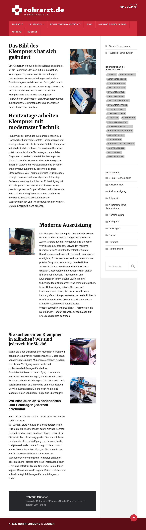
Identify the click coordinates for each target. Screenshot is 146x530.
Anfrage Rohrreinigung (112, 24)
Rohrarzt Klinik (116, 135)
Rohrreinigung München (36, 524)
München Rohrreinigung (120, 131)
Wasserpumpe (114, 152)
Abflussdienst (127, 75)
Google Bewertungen (119, 46)
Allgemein (114, 198)
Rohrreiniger (114, 139)
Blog (89, 24)
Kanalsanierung (116, 96)
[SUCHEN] (133, 266)
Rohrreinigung (116, 249)
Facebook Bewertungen (121, 53)
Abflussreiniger (116, 184)
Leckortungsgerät (118, 122)
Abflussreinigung (117, 79)
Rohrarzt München (37, 496)
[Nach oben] (133, 517)
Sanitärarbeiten (116, 148)
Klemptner (113, 118)
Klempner (114, 221)
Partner (112, 235)
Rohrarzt (17, 24)
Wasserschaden (116, 157)
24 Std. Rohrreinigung (120, 178)
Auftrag (17, 32)
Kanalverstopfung (117, 105)
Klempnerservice (116, 109)
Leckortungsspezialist (120, 126)
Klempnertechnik (116, 113)
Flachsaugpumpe (116, 83)
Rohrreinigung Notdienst (65, 24)
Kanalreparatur (116, 92)
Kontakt (32, 32)
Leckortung (128, 118)
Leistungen (35, 24)
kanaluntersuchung (118, 100)
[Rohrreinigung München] (39, 10)
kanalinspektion (116, 88)
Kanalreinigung (116, 215)
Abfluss (112, 75)
